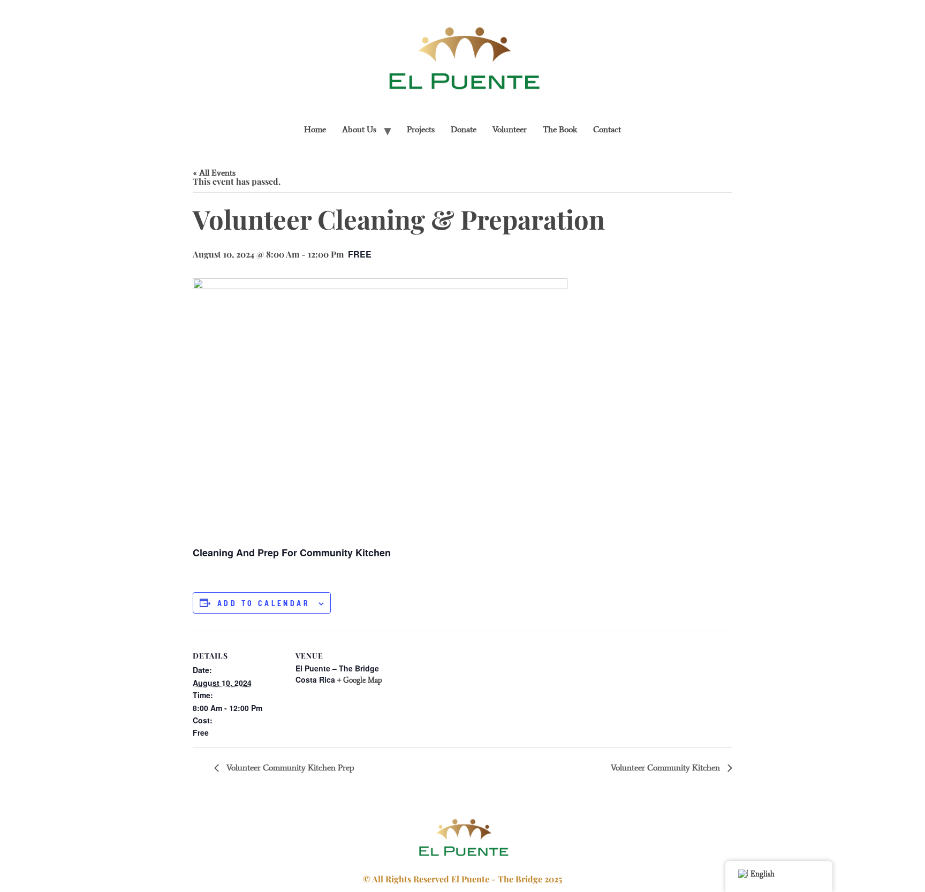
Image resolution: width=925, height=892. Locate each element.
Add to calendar (263, 603)
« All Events (214, 173)
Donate (463, 129)
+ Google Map (359, 680)
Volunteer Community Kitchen (666, 767)
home (315, 129)
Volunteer (509, 129)
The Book (560, 129)
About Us (359, 129)
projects (421, 129)
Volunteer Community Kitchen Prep (289, 767)
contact (607, 129)
